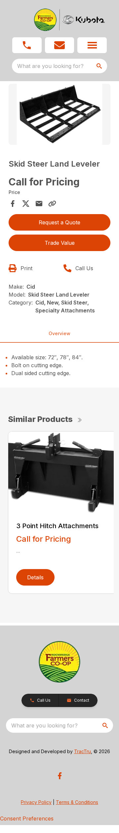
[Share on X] (26, 204)
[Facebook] (60, 775)
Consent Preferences (27, 818)
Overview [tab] (59, 333)
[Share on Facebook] (13, 204)
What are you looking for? (50, 66)
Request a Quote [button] (59, 222)
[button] (27, 45)
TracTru (82, 751)
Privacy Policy (36, 802)
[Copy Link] (52, 204)
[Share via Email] (39, 204)
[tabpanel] (59, 115)
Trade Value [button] (60, 243)
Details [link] (35, 577)
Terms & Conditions (77, 802)
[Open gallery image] (59, 114)
